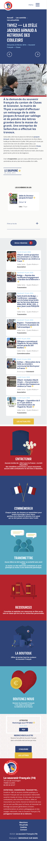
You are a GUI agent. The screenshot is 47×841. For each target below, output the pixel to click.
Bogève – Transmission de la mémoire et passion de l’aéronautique (27, 323)
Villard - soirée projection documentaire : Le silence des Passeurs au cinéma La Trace (27, 256)
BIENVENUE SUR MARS (27, 839)
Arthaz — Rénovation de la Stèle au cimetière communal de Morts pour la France (27, 364)
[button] (37, 4)
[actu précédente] (9, 54)
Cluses (38, 146)
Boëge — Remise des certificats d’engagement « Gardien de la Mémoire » (27, 276)
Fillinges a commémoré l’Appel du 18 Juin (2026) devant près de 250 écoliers (26, 343)
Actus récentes (22, 242)
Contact (22, 830)
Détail (21, 201)
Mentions (23, 823)
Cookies (22, 828)
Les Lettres (22, 756)
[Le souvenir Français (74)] (8, 9)
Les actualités (23, 420)
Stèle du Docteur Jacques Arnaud (26, 196)
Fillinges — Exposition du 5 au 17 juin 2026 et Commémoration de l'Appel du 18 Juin (27, 402)
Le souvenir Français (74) (26, 834)
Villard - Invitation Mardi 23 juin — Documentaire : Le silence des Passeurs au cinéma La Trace (27, 382)
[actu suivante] (37, 54)
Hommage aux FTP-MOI (21, 723)
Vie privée (22, 825)
